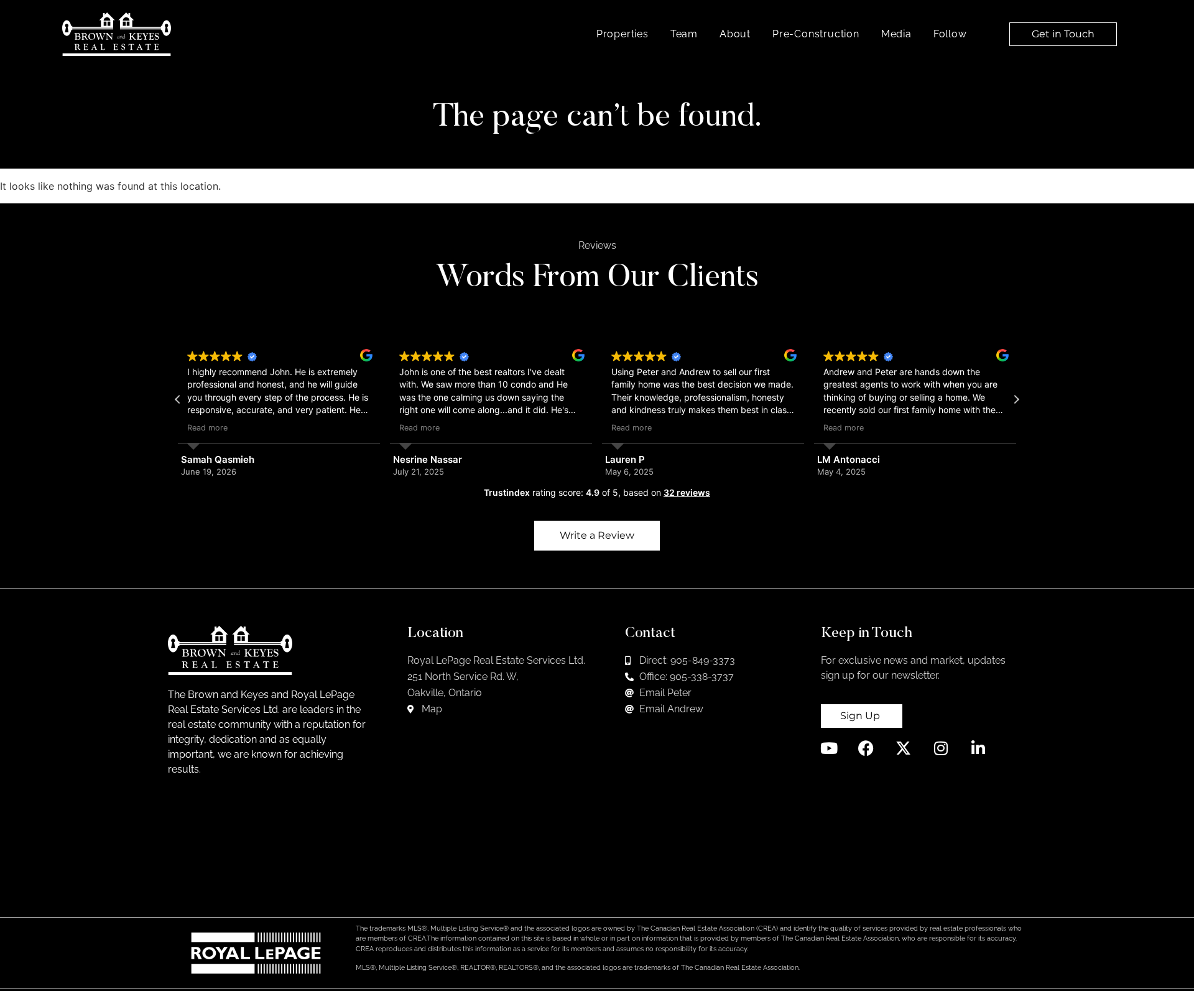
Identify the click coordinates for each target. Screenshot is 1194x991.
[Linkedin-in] (978, 748)
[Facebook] (866, 748)
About (735, 34)
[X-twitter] (903, 748)
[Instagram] (940, 748)
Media (896, 34)
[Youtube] (828, 748)
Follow (950, 34)
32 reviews (687, 492)
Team (684, 34)
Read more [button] (207, 427)
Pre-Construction (815, 34)
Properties (622, 34)
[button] (1016, 399)
